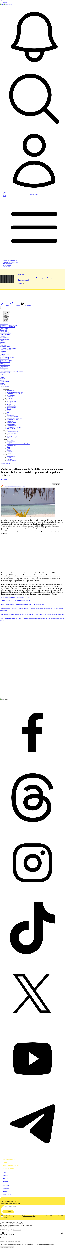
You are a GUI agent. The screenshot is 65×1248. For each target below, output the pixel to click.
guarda (20, 283)
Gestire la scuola (4, 339)
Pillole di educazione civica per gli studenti (11, 371)
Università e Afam (5, 365)
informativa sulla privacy (29, 1216)
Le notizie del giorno (5, 333)
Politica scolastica (4, 337)
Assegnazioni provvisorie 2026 (8, 325)
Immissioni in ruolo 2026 (10, 260)
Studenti (27, 597)
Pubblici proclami (4, 386)
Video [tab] (5, 319)
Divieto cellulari (4, 354)
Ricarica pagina (4, 1247)
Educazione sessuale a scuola (8, 348)
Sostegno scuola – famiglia (14, 427)
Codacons (4, 597)
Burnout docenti (4, 359)
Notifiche (5, 1175)
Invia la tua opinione (8, 1168)
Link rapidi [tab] (6, 312)
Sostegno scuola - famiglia (7, 357)
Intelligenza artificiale (5, 346)
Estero (1, 363)
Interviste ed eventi (5, 372)
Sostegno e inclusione (6, 360)
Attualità (2, 336)
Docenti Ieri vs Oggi (5, 349)
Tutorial (2, 380)
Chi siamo (6, 1178)
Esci (4, 196)
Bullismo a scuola (4, 352)
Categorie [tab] (6, 313)
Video (5, 1162)
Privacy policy (7, 1194)
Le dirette (2, 369)
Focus (1, 374)
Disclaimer (6, 1188)
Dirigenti (2, 342)
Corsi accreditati (4, 381)
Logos (1, 375)
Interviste (2, 378)
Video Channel (4, 324)
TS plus (2, 383)
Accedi (5, 192)
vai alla (7, 1234)
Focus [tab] (5, 315)
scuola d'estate (21, 597)
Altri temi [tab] (6, 317)
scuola (16, 597)
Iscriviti (8, 1211)
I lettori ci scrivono (5, 334)
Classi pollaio (3, 345)
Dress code (3, 351)
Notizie (2, 377)
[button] (34, 37)
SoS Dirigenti (7, 265)
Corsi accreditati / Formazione (11, 1165)
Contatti (5, 1181)
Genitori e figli (10, 597)
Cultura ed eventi (4, 366)
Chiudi (11, 1247)
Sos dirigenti (3, 330)
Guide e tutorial (7, 263)
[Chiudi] (0, 307)
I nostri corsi (6, 266)
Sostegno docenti (4, 356)
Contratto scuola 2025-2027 (10, 262)
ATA (1, 343)
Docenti (2, 340)
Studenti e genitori (5, 362)
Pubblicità (2, 384)
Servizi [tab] (5, 321)
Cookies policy (7, 1191)
